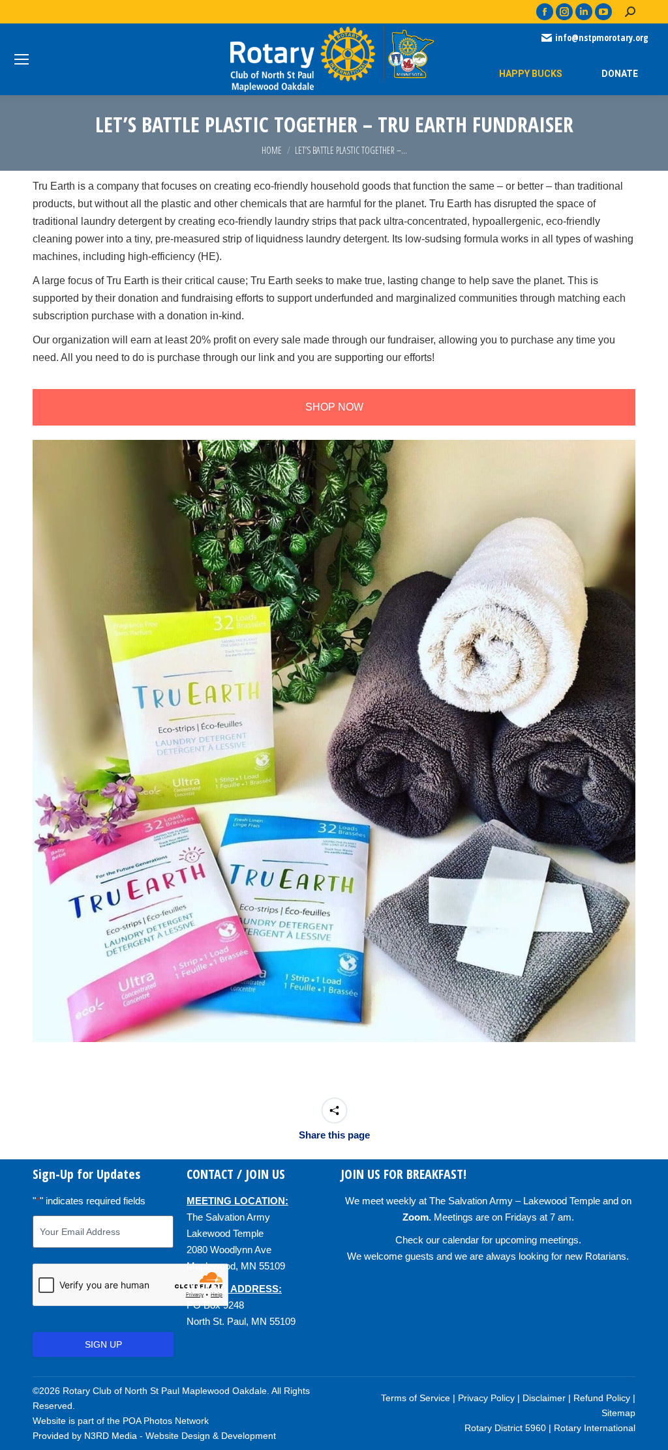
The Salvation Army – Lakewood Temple (514, 1200)
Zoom (415, 1217)
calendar (460, 1239)
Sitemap (618, 1413)
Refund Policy (601, 1398)
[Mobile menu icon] (21, 59)
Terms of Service (415, 1398)
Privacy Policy (486, 1398)
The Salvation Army (228, 1217)
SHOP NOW (334, 407)
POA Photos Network (166, 1420)
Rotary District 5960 (505, 1428)
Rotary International (594, 1428)
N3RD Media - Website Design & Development (180, 1435)
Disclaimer (544, 1398)
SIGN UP (103, 1344)
